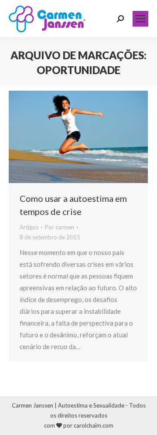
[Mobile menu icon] (140, 19)
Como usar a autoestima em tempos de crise (73, 205)
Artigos (29, 227)
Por (59, 227)
